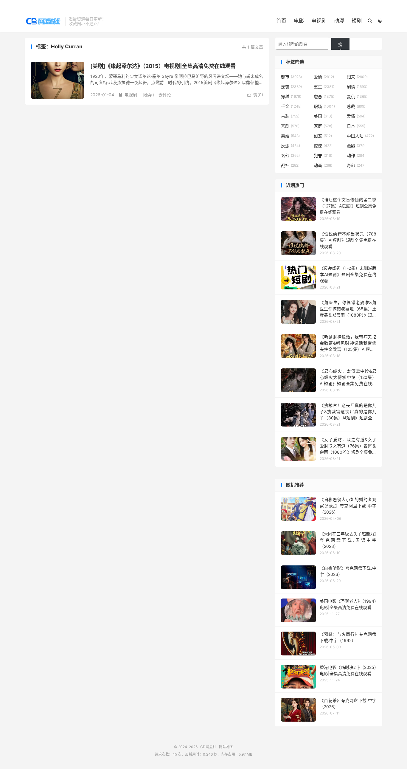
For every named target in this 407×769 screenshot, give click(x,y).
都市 (291, 76)
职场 (324, 106)
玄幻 (290, 155)
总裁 (356, 106)
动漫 (339, 21)
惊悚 (323, 145)
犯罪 (323, 155)
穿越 (291, 96)
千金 (291, 106)
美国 (323, 116)
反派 (290, 145)
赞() (255, 94)
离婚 (290, 135)
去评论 (165, 94)
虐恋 (324, 96)
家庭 (323, 125)
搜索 (340, 46)
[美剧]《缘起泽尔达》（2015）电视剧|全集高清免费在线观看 (163, 66)
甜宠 (323, 135)
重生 (324, 86)
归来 (357, 76)
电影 (299, 21)
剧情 (357, 86)
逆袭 (291, 86)
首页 (281, 21)
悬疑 (356, 145)
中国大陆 (360, 135)
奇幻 (356, 165)
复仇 (357, 96)
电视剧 (319, 21)
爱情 (324, 76)
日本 (356, 125)
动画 (323, 165)
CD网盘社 (43, 21)
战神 (290, 165)
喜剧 (290, 125)
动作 (356, 155)
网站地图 (226, 747)
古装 (290, 116)
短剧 (357, 21)
